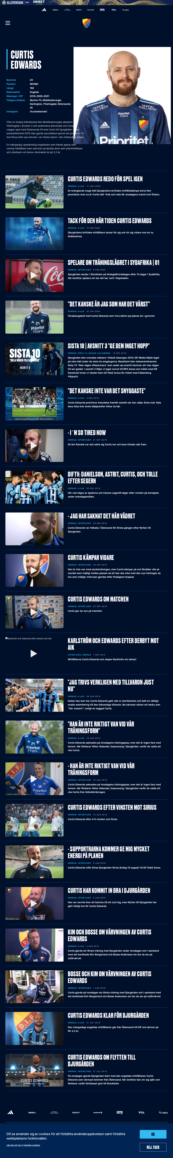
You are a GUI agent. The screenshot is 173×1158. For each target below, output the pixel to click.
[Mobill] (55, 10)
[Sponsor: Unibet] (39, 2)
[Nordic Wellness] (67, 10)
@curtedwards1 (38, 111)
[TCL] (114, 10)
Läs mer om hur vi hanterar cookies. (23, 1145)
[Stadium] (79, 10)
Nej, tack (153, 1147)
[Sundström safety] (90, 10)
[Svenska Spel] (102, 10)
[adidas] (44, 10)
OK (153, 1134)
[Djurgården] (86, 23)
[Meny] (7, 23)
